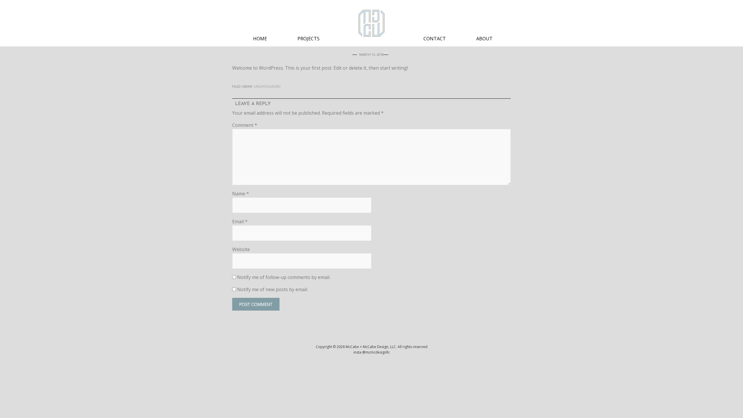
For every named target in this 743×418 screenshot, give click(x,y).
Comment (244, 125)
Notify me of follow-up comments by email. (283, 277)
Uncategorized (267, 86)
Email (240, 221)
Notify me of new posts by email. (272, 289)
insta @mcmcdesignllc (372, 352)
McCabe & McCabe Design (371, 23)
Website (241, 249)
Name (240, 193)
